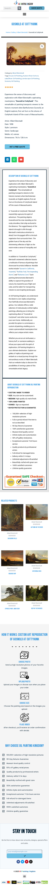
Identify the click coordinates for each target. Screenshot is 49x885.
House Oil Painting (15, 76)
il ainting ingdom (27, 871)
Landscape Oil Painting (30, 79)
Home (8, 32)
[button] (24, 14)
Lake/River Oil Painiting (13, 79)
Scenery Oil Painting (12, 81)
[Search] (19, 8)
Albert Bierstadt (22, 32)
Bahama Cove (23, 275)
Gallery (13, 32)
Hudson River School (31, 76)
